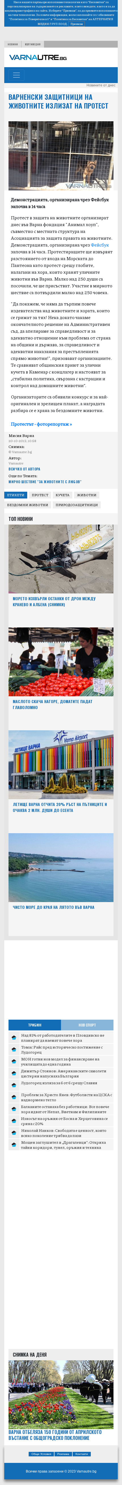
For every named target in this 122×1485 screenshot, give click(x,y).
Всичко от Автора (24, 468)
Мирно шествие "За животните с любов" (45, 481)
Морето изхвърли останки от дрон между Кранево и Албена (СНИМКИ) (54, 601)
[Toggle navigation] (16, 75)
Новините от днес (101, 85)
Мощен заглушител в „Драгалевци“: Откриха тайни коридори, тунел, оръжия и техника (63, 1144)
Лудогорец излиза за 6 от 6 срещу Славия (59, 1082)
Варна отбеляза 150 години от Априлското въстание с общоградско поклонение (55, 1435)
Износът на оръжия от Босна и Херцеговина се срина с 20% (64, 1120)
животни (86, 495)
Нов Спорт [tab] (87, 1024)
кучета (63, 495)
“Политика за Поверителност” (29, 19)
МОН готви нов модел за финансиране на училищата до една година (60, 1061)
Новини (13, 44)
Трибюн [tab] (34, 1024)
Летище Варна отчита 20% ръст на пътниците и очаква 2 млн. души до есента (60, 807)
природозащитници (77, 504)
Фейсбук (100, 244)
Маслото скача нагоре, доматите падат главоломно (52, 704)
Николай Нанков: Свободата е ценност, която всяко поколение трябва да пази (63, 1132)
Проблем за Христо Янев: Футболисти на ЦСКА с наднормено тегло (66, 1097)
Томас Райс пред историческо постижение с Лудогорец (62, 1049)
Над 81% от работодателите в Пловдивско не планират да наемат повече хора (62, 1037)
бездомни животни (27, 504)
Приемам (76, 24)
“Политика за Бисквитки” (70, 19)
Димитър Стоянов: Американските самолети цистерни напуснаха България (63, 1073)
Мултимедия (33, 44)
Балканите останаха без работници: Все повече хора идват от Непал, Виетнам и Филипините (65, 1109)
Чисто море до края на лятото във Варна (53, 907)
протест (40, 495)
